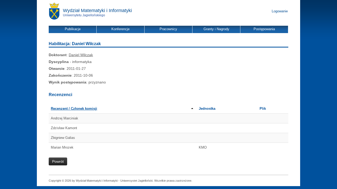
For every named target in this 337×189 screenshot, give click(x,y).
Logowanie (280, 11)
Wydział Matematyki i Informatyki (97, 10)
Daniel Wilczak (81, 55)
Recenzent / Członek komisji (74, 109)
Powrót (58, 161)
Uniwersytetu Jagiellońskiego (84, 15)
